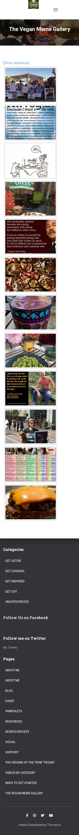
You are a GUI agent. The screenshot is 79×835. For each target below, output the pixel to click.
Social (10, 742)
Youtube (51, 815)
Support (12, 752)
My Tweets (10, 647)
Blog (9, 690)
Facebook (27, 815)
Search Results (17, 731)
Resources (13, 721)
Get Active (13, 561)
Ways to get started (21, 783)
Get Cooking (14, 571)
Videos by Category (20, 772)
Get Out (11, 591)
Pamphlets (13, 711)
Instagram (34, 815)
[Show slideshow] (16, 63)
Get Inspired (14, 581)
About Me (12, 670)
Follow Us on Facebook (25, 617)
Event (9, 701)
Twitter (42, 815)
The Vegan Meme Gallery (24, 793)
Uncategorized (17, 601)
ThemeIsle (54, 825)
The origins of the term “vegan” (30, 762)
